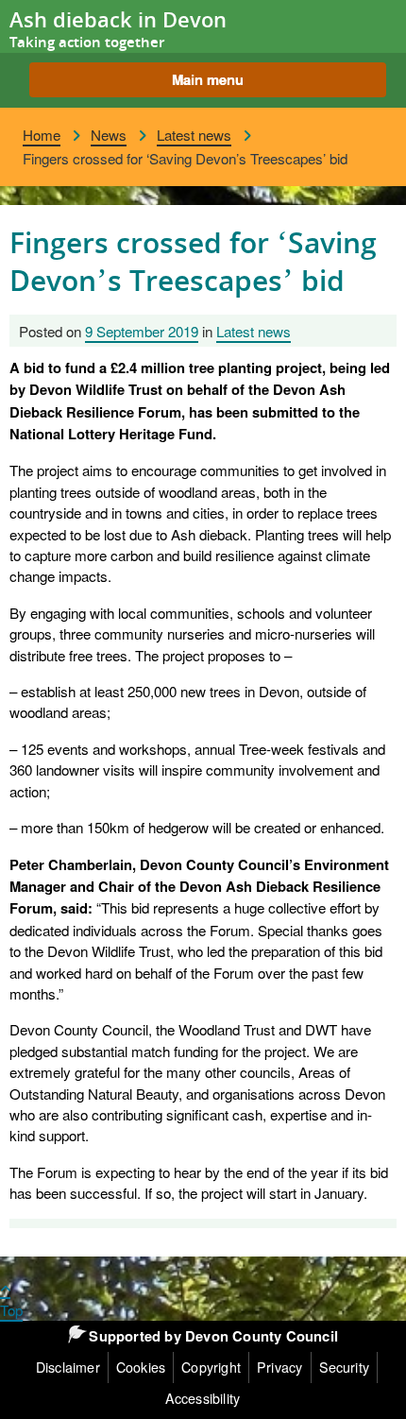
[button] (207, 79)
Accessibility (203, 1398)
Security (344, 1367)
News (109, 134)
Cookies (140, 1367)
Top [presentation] (11, 1309)
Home (41, 134)
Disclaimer (68, 1367)
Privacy (279, 1367)
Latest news (194, 134)
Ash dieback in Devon (118, 19)
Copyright (211, 1367)
